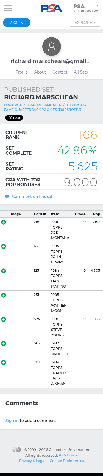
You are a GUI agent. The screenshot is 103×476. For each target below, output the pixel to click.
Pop (96, 214)
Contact (59, 72)
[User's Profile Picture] (51, 46)
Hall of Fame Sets (44, 105)
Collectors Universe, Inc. (70, 449)
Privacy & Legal (32, 460)
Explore (85, 22)
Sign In (16, 23)
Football (13, 105)
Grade (80, 214)
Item (55, 214)
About (40, 72)
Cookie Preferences (67, 460)
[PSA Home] (51, 8)
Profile (22, 72)
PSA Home (68, 455)
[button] (86, 8)
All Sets (81, 72)
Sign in (12, 420)
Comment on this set (32, 196)
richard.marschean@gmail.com (51, 61)
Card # (40, 214)
